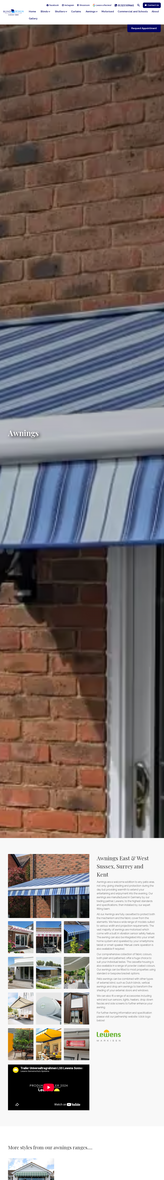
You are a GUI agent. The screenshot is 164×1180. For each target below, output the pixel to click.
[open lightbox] (48, 886)
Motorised (108, 11)
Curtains (76, 11)
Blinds (44, 11)
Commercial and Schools (133, 11)
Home (32, 11)
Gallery (33, 18)
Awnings (90, 11)
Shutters (60, 11)
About (155, 11)
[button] (46, 11)
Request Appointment (144, 28)
